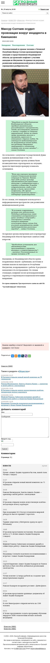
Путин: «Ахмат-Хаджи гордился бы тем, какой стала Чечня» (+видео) (25, 473)
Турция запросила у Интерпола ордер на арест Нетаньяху (22, 523)
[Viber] (26, 356)
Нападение (6, 45)
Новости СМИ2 (10, 626)
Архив (44, 466)
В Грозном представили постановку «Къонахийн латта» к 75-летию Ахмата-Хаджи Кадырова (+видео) (23, 534)
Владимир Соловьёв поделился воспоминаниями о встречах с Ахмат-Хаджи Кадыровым (25, 555)
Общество (21, 20)
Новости (7, 466)
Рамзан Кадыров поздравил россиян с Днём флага (24, 586)
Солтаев (30, 45)
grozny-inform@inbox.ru (38, 648)
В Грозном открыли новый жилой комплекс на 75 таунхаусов (24, 483)
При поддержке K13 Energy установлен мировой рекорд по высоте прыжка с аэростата (23, 513)
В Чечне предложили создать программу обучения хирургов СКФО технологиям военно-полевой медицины (24, 615)
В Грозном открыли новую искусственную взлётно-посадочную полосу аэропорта (24, 503)
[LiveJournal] (22, 356)
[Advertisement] (25, 315)
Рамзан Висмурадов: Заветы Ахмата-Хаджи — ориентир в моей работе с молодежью (22, 493)
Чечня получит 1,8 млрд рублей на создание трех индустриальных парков (24, 577)
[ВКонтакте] (12, 356)
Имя (2, 412)
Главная (4, 20)
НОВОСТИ (12, 20)
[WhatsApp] (29, 356)
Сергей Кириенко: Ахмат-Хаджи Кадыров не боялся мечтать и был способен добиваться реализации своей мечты (25, 566)
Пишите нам (44, 9)
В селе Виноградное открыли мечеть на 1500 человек (22, 604)
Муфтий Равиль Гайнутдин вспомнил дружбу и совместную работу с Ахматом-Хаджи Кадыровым (24, 545)
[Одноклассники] (16, 356)
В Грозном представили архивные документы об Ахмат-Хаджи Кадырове (24, 594)
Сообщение (5, 416)
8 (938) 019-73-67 (20, 648)
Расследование (18, 45)
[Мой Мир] (19, 356)
